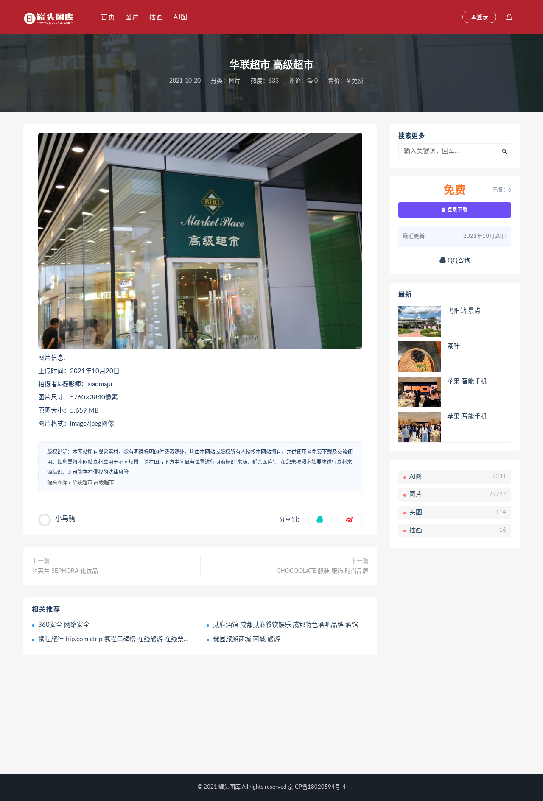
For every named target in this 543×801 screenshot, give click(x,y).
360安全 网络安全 (64, 625)
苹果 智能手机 (467, 381)
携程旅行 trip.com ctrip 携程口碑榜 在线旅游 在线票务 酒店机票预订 (134, 639)
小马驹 (65, 518)
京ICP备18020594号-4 (317, 787)
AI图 (181, 17)
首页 (108, 17)
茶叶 (453, 346)
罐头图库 (57, 482)
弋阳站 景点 (464, 311)
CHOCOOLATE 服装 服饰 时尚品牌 (323, 571)
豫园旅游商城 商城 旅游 (246, 639)
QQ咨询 (458, 260)
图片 (132, 17)
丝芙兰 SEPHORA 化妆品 (65, 571)
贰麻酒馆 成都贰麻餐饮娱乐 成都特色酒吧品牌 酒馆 (285, 625)
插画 (156, 17)
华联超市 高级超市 (93, 482)
